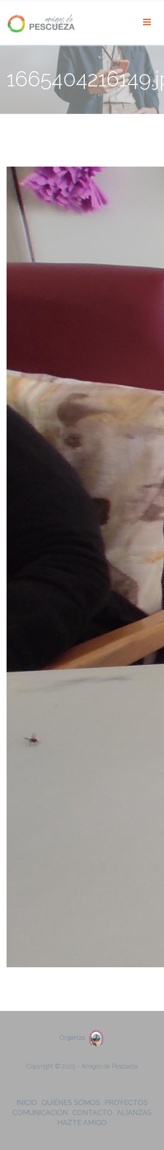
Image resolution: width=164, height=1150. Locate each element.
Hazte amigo (82, 1123)
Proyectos (126, 1103)
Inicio (26, 1103)
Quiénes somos (71, 1103)
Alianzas (134, 1113)
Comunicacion (40, 1113)
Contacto (92, 1113)
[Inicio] (42, 23)
